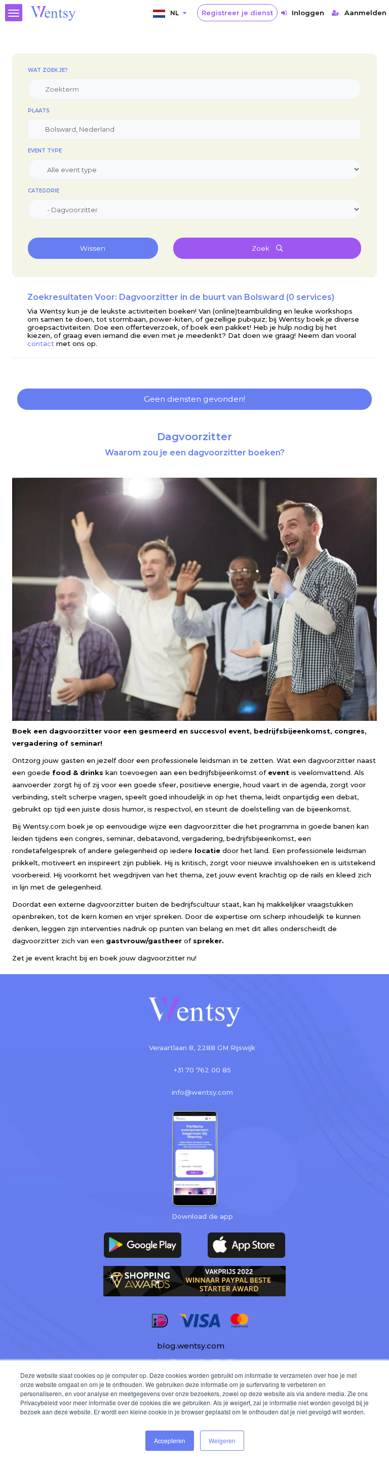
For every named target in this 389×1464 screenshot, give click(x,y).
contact (41, 343)
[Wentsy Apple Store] (246, 1245)
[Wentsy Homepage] (53, 13)
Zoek (261, 248)
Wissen (92, 248)
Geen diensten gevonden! (194, 399)
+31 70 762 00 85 (202, 1070)
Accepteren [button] (169, 1440)
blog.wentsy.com (190, 1346)
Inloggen (308, 13)
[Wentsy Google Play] (142, 1245)
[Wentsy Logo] (194, 1012)
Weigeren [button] (222, 1440)
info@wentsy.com (202, 1092)
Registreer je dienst (237, 13)
